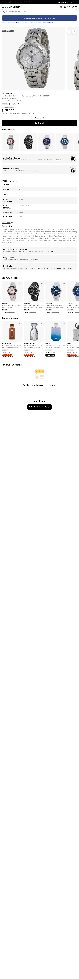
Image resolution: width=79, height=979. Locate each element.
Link (22, 23)
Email (42, 268)
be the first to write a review (39, 407)
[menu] (3, 7)
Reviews (6, 365)
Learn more (58, 160)
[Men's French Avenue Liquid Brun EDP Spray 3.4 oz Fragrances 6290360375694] (20, 323)
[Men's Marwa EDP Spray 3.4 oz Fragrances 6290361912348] (42, 323)
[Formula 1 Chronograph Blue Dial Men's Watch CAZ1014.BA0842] (64, 283)
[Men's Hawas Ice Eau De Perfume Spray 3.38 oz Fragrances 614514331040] (64, 323)
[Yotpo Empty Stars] (6, 100)
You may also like (9, 130)
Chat (47, 268)
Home (3, 23)
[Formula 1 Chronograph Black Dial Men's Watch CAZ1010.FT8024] (42, 283)
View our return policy (33, 259)
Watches (9, 23)
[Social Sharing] (69, 32)
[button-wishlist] (72, 7)
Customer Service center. (64, 268)
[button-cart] (76, 7)
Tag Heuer (16, 23)
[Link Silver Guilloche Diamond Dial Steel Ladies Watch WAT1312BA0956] (74, 32)
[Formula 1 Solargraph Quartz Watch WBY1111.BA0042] (20, 283)
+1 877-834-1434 (34, 268)
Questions (17, 365)
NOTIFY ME (39, 123)
